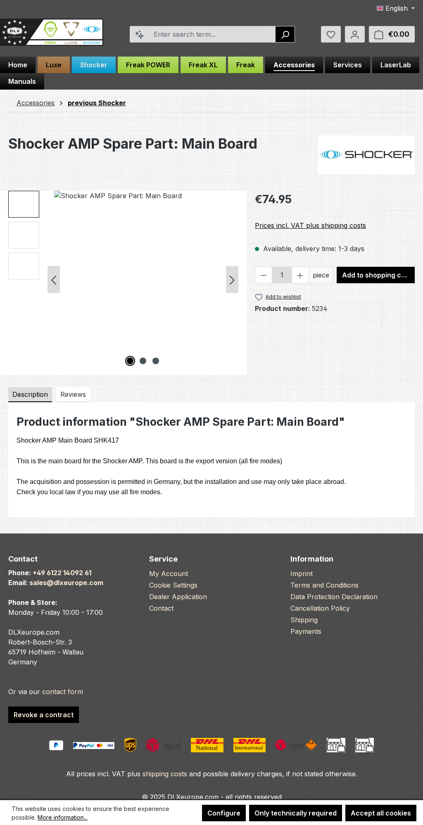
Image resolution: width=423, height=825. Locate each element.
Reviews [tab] (73, 394)
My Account (168, 573)
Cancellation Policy (320, 608)
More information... (63, 817)
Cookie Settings (173, 585)
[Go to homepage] (51, 32)
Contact (161, 608)
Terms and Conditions (324, 585)
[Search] (285, 34)
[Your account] (355, 34)
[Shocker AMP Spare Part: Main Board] (143, 279)
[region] (123, 279)
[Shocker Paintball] (366, 154)
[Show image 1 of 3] (130, 361)
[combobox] (213, 34)
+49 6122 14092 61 (62, 573)
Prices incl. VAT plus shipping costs (310, 225)
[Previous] (54, 279)
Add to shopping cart (376, 275)
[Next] (232, 279)
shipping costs (165, 774)
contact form (62, 692)
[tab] (30, 394)
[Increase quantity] (300, 275)
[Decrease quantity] (263, 275)
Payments (305, 631)
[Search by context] (140, 34)
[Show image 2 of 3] (143, 361)
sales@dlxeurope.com (66, 582)
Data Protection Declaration (334, 597)
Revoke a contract (44, 715)
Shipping (304, 620)
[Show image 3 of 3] (155, 361)
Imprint (301, 573)
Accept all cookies (381, 813)
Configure (223, 813)
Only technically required (295, 813)
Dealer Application (178, 597)
